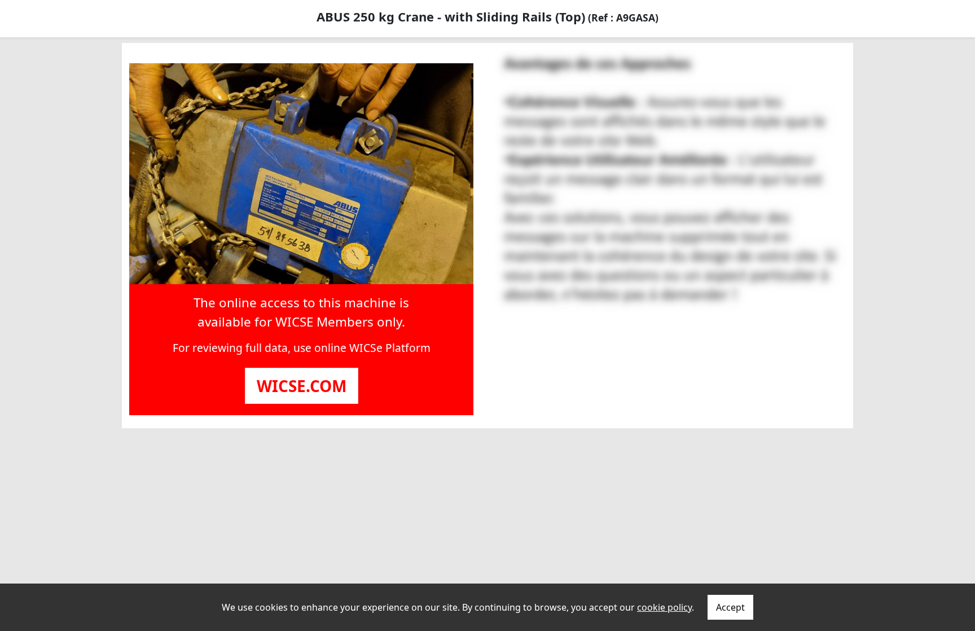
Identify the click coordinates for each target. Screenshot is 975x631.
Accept (730, 607)
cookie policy (664, 607)
